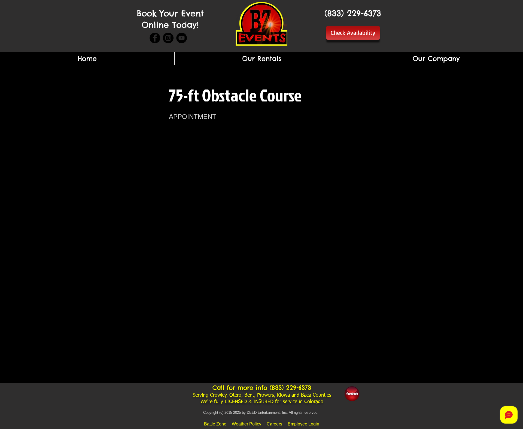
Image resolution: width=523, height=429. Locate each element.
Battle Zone (215, 424)
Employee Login (303, 424)
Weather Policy (247, 424)
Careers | (277, 424)
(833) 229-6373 (290, 387)
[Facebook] (155, 38)
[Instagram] (168, 38)
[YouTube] (181, 38)
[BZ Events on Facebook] (352, 394)
